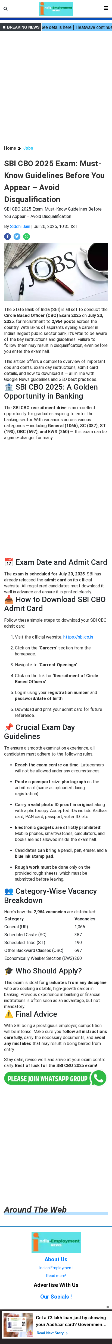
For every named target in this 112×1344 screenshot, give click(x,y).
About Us (56, 1259)
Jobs (28, 148)
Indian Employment (56, 1268)
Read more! (56, 1276)
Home (10, 148)
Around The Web (35, 1209)
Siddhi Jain (20, 226)
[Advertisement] (56, 89)
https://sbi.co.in (78, 637)
